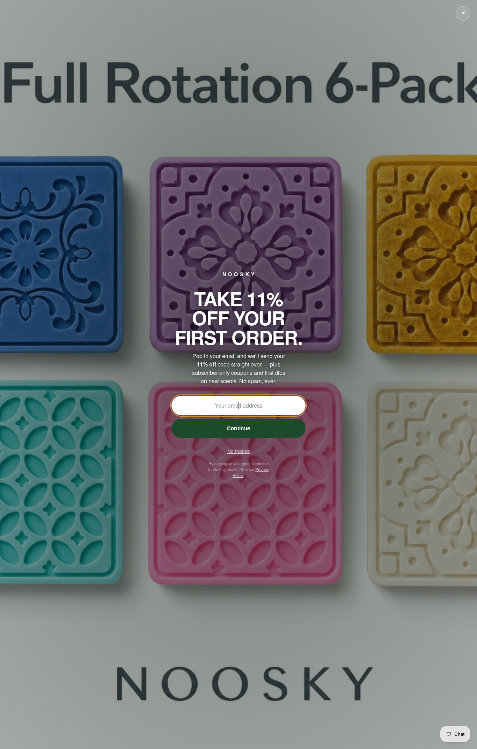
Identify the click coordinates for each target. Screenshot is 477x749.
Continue (238, 428)
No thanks (238, 450)
